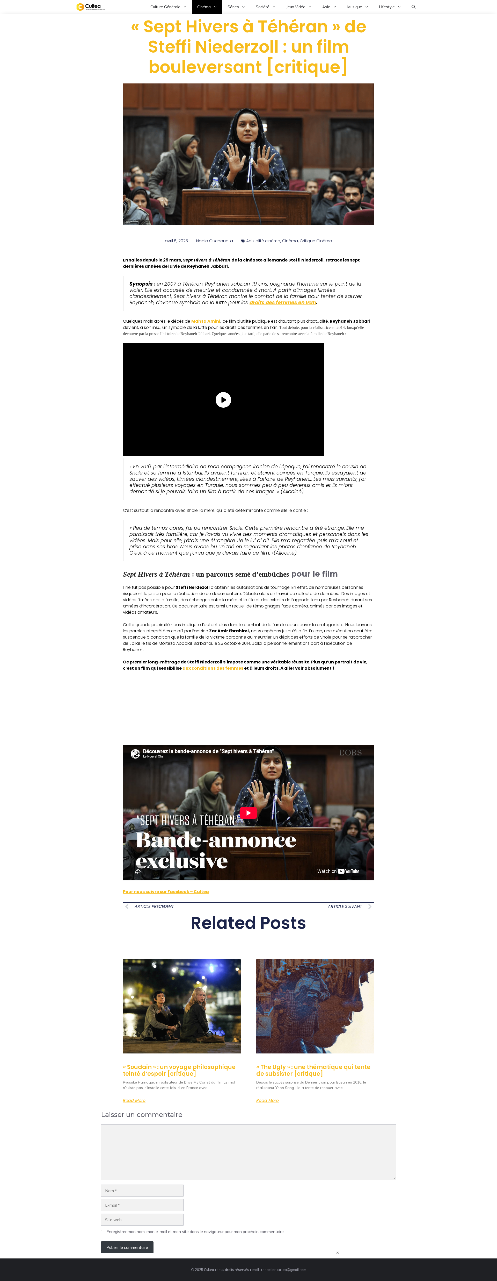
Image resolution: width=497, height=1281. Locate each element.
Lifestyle (387, 6)
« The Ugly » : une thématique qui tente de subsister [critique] (313, 1070)
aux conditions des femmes (212, 668)
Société (262, 6)
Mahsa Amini (205, 321)
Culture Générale (165, 6)
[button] (413, 7)
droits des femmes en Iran (283, 302)
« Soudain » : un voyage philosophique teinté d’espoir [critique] (179, 1070)
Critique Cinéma (316, 241)
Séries (233, 6)
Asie (326, 6)
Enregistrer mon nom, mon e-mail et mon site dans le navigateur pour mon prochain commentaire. (195, 1231)
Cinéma (204, 6)
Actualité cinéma (263, 241)
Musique (354, 6)
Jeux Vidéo (295, 6)
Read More (134, 1101)
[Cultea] (90, 7)
